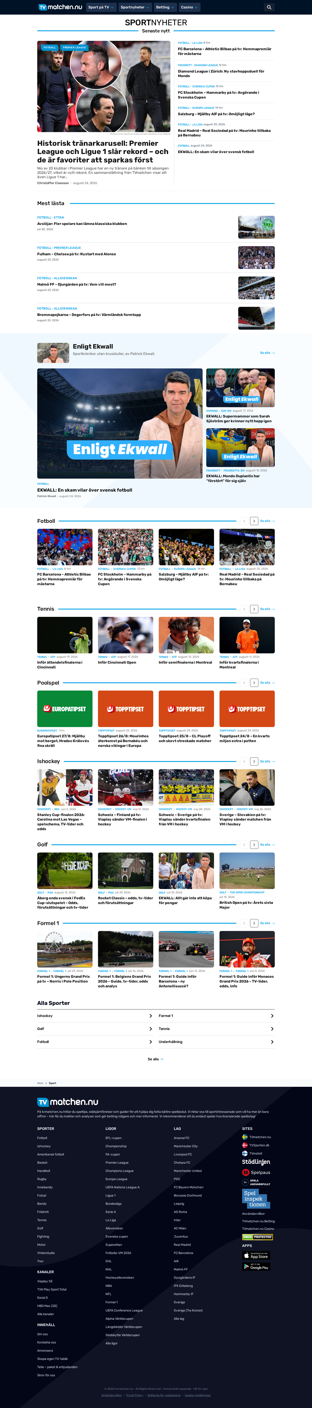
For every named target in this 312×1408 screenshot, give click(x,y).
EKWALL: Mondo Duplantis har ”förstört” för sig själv (233, 478)
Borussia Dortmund (188, 1195)
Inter (177, 1220)
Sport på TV (98, 7)
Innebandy (45, 1187)
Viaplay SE (45, 1281)
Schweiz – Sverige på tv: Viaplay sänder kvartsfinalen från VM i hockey (184, 820)
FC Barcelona (183, 1253)
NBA (109, 1286)
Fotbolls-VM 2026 (118, 1253)
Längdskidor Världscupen (124, 1327)
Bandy (42, 1204)
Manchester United (188, 1171)
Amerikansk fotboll (50, 1154)
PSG (177, 1179)
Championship (116, 1146)
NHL (109, 1269)
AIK (176, 1261)
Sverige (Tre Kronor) (188, 1310)
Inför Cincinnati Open (117, 662)
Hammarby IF (183, 1294)
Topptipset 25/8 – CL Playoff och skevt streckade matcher (185, 738)
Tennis (42, 657)
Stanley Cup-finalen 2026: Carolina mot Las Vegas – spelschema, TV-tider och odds (61, 822)
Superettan (114, 1245)
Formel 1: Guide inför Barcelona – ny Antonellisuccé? (177, 981)
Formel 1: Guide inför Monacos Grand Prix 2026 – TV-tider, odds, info (246, 981)
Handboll (43, 1171)
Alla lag (179, 1319)
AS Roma (180, 1212)
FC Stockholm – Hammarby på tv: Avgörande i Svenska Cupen (124, 579)
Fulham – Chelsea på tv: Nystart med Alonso (76, 254)
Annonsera (45, 1351)
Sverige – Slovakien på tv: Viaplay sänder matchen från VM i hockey (245, 820)
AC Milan (180, 1228)
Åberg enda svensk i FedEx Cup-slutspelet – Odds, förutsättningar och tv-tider (62, 903)
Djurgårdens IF (184, 1278)
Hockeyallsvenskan (120, 1278)
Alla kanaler (45, 1314)
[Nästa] (254, 521)
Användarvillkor (111, 1395)
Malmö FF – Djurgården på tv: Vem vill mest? (76, 284)
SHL (109, 1261)
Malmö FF (181, 1269)
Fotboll (50, 47)
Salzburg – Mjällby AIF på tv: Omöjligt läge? (216, 114)
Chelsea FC (182, 1163)
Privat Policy (135, 1395)
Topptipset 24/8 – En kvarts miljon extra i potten (244, 738)
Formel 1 (43, 971)
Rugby (42, 1179)
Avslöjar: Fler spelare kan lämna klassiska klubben (82, 224)
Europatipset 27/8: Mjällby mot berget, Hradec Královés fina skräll (63, 741)
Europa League (116, 1179)
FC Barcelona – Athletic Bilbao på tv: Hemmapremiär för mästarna (64, 579)
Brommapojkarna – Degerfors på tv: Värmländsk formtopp (89, 315)
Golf (40, 892)
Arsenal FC (181, 1138)
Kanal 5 (42, 1298)
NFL (108, 1294)
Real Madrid (182, 1245)
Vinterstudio (46, 1253)
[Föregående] (244, 521)
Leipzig (179, 1204)
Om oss (42, 1334)
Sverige (179, 1302)
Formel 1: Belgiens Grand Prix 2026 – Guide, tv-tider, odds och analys (124, 981)
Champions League (120, 1171)
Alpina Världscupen (119, 1319)
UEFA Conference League (124, 1310)
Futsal (41, 1195)
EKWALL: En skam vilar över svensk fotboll (216, 152)
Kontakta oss (46, 1342)
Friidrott (185, 65)
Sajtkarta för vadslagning (164, 1395)
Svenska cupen (117, 1237)
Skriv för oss (46, 1375)
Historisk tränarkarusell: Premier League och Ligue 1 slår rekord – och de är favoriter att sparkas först (103, 151)
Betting (162, 7)
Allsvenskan (114, 1228)
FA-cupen (113, 1154)
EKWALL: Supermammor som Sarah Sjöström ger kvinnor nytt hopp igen (239, 418)
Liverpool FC (183, 1154)
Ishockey (44, 809)
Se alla (267, 353)
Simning (212, 410)
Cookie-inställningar (198, 1395)
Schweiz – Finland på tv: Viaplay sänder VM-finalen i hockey (122, 820)
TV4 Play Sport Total (51, 1289)
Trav (40, 1261)
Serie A (111, 1212)
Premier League (117, 1163)
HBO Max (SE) (47, 1306)
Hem (40, 1083)
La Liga (111, 1220)
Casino (187, 7)
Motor (41, 1245)
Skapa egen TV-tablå (52, 1359)
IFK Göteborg (183, 1286)
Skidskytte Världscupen (123, 1335)
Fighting (43, 1237)
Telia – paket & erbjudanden (57, 1367)
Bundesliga (114, 1204)
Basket (42, 1163)
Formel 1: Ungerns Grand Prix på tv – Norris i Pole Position (63, 978)
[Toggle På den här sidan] (302, 1398)
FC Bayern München (188, 1187)
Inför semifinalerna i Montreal (185, 662)
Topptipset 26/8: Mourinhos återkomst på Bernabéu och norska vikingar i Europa (123, 741)
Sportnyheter (133, 7)
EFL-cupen (114, 1138)
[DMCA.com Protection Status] (257, 1237)
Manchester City (186, 1146)
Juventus (181, 1237)
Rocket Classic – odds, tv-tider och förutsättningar (125, 900)
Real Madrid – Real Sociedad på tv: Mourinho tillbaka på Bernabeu (247, 579)
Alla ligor (112, 1343)
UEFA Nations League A (123, 1187)
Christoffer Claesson (53, 183)
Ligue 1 (111, 1195)
